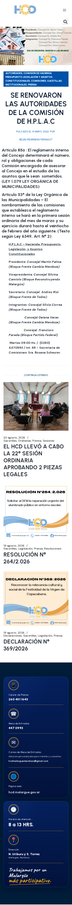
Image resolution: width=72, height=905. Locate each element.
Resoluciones (52, 548)
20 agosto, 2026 (14, 437)
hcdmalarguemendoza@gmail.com (28, 761)
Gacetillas (10, 440)
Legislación (25, 548)
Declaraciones (12, 635)
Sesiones (49, 440)
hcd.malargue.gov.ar (24, 792)
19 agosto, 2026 (13, 545)
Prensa (37, 440)
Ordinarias (24, 440)
